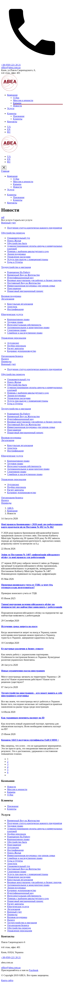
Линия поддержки (16, 254)
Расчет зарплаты (15, 348)
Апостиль (12, 306)
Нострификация (15, 309)
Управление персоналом (19, 930)
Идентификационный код (20, 277)
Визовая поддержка (17, 917)
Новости (17, 105)
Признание (18, 116)
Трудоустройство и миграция (22, 922)
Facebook (33, 970)
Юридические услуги (18, 906)
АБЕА (10, 508)
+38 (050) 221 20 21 (11, 65)
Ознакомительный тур (18, 238)
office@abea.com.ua (11, 67)
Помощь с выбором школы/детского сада (28, 251)
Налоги (11, 920)
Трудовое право (15, 322)
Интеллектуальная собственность (24, 325)
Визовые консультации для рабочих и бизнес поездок (34, 280)
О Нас (16, 97)
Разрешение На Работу (18, 272)
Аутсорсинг (13, 343)
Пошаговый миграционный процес (25, 291)
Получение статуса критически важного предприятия (34, 228)
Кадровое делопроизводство (21, 351)
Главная (5, 171)
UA (9, 126)
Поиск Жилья (14, 240)
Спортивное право (16, 330)
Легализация (13, 909)
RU (9, 132)
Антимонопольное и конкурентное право (28, 327)
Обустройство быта (17, 243)
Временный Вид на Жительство (23, 275)
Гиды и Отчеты (15, 262)
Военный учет (14, 912)
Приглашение (14, 288)
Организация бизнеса (18, 925)
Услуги (10, 108)
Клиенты (11, 113)
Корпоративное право (18, 319)
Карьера (17, 103)
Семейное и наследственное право (24, 333)
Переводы (12, 914)
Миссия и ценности (23, 100)
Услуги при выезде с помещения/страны (27, 259)
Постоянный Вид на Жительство (24, 283)
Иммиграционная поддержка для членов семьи (31, 285)
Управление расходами (19, 256)
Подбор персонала (16, 345)
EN (8, 129)
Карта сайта (7, 980)
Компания (12, 95)
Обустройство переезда (19, 928)
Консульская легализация (20, 304)
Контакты (12, 121)
